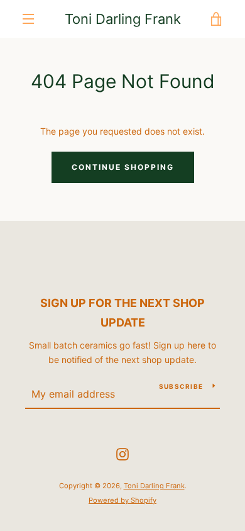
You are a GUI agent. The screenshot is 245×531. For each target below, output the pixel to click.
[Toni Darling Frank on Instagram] (122, 453)
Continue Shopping (123, 167)
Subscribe (181, 386)
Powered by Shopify (122, 500)
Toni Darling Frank (123, 19)
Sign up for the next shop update (122, 312)
